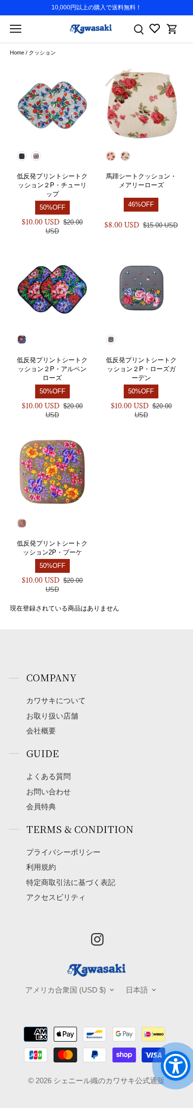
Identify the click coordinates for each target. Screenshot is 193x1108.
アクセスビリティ (56, 897)
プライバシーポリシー (63, 852)
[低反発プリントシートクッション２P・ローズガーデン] (141, 288)
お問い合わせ (48, 791)
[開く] (15, 29)
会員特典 (41, 806)
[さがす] (138, 29)
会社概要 (41, 730)
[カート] (172, 29)
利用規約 (41, 867)
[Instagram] (97, 939)
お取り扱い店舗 (52, 716)
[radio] (21, 156)
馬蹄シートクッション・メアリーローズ (141, 180)
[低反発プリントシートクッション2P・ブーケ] (52, 472)
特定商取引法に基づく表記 (70, 882)
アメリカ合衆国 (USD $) (65, 990)
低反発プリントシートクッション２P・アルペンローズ (52, 369)
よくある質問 (48, 776)
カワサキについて (56, 700)
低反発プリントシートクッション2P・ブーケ (52, 548)
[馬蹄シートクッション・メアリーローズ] (141, 104)
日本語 (137, 990)
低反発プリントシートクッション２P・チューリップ (52, 185)
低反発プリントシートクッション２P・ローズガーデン (141, 369)
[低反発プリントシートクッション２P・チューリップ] (52, 104)
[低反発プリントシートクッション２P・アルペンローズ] (52, 288)
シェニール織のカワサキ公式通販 (109, 1080)
